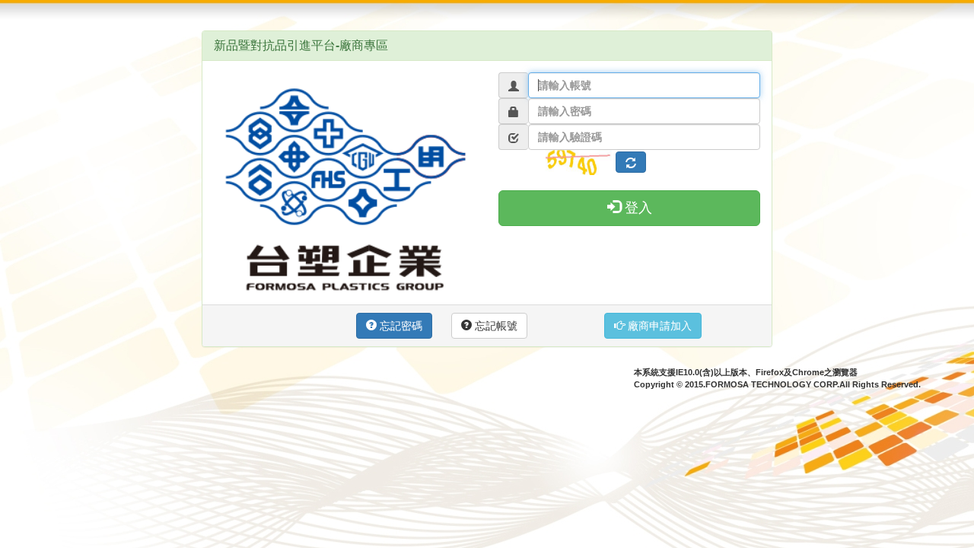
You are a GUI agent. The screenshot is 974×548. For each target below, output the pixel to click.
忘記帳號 (494, 326)
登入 (636, 207)
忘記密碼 (399, 326)
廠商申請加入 (658, 326)
